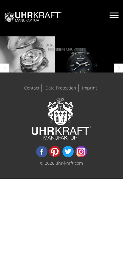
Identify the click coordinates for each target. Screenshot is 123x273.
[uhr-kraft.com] (32, 18)
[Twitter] (68, 156)
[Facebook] (42, 156)
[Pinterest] (55, 156)
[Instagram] (81, 156)
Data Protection (60, 88)
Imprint (89, 88)
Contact (31, 88)
